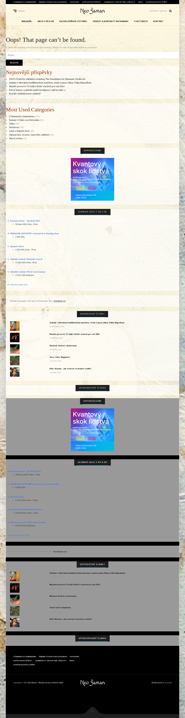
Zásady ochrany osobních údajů (50, 682)
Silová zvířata (15, 138)
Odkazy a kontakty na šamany (111, 21)
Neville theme (157, 682)
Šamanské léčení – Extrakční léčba (25, 221)
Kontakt (158, 21)
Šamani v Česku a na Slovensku (53, 2)
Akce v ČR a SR (46, 21)
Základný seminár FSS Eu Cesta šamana (27, 272)
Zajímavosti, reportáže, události (119, 2)
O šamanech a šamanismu (24, 2)
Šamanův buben (17, 246)
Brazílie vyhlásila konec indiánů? (25, 93)
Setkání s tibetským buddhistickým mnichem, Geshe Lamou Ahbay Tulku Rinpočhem (50, 82)
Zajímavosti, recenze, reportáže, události (29, 134)
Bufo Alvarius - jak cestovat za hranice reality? (71, 368)
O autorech (141, 21)
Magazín (27, 21)
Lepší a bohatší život (91, 2)
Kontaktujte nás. (60, 301)
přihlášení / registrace (158, 10)
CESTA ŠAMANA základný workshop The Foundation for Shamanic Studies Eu (47, 78)
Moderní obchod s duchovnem (63, 345)
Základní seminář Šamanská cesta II (26, 259)
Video (140, 2)
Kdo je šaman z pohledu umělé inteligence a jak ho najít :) (37, 89)
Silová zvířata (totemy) (73, 21)
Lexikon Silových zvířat (157, 2)
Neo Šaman (92, 11)
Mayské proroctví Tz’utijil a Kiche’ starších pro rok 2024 (36, 86)
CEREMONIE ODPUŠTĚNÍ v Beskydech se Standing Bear (34, 233)
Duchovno (74, 2)
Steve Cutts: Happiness (60, 357)
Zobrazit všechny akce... (19, 284)
